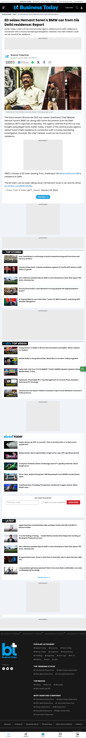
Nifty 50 (48, 685)
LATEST (10, 520)
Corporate (54, 652)
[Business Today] (36, 7)
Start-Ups (62, 655)
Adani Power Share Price (67, 670)
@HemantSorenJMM (69, 173)
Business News (6, 14)
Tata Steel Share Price (65, 674)
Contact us (18, 724)
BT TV (72, 655)
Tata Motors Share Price (44, 670)
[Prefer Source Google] (10, 62)
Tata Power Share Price (44, 714)
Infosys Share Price (42, 707)
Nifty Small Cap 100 (42, 688)
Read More (42, 197)
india (14, 14)
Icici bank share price (43, 711)
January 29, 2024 (49, 190)
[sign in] (81, 7)
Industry (38, 659)
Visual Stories (68, 652)
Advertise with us (32, 724)
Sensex (38, 685)
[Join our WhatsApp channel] (82, 371)
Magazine (50, 655)
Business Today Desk (20, 55)
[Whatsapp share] (32, 62)
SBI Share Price (60, 707)
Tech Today (67, 648)
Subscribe (69, 8)
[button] (77, 735)
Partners (79, 724)
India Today (45, 1)
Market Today (40, 648)
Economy (54, 648)
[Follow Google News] (23, 62)
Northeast (54, 1)
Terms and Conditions (64, 724)
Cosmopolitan (78, 1)
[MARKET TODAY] (13, 437)
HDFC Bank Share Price (44, 674)
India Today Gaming (65, 1)
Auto (48, 659)
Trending (38, 655)
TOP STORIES (14, 252)
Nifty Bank (59, 685)
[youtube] (7, 668)
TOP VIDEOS (19, 343)
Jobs (56, 659)
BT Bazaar (36, 1)
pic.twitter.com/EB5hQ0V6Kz (18, 186)
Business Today (25, 1)
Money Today (40, 652)
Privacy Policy (47, 724)
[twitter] (11, 668)
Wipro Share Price (63, 711)
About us (7, 724)
